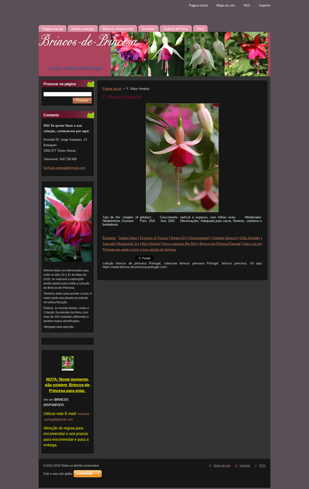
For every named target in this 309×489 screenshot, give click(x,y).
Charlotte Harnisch (224, 238)
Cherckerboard (198, 238)
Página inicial (198, 5)
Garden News (128, 238)
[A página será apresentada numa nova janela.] (182, 212)
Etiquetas (109, 238)
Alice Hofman (150, 244)
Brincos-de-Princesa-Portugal (220, 244)
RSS (247, 5)
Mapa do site (226, 5)
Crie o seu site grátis (57, 473)
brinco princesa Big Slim (180, 244)
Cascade (109, 244)
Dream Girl (178, 238)
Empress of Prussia (154, 238)
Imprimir (264, 5)
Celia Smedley (250, 238)
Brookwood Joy (128, 244)
